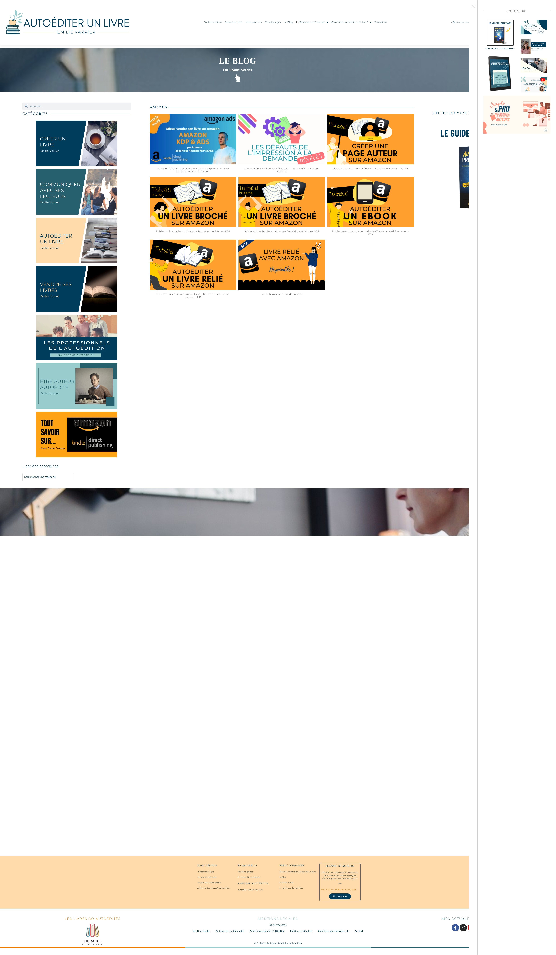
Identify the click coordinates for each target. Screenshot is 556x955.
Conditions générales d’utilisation (267, 931)
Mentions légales (201, 931)
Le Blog (288, 22)
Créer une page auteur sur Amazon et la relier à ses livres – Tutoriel (370, 168)
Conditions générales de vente (333, 931)
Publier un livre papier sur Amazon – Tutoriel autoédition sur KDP (193, 231)
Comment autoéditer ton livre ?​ (349, 22)
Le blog (237, 61)
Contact (359, 931)
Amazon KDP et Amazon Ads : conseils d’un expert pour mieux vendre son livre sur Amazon (193, 170)
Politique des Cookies (301, 931)
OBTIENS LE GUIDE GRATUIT (500, 48)
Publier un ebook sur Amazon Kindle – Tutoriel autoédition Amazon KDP (370, 233)
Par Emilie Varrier (237, 70)
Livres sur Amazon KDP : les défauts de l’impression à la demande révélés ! (281, 170)
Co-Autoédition (213, 22)
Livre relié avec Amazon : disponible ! (282, 294)
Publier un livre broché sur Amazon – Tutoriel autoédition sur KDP (281, 231)
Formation (380, 22)
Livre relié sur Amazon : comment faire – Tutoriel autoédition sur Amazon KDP (193, 295)
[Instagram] (463, 927)
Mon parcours (253, 22)
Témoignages (273, 22)
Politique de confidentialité (230, 931)
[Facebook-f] (455, 927)
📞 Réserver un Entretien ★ (312, 22)
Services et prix (234, 22)
